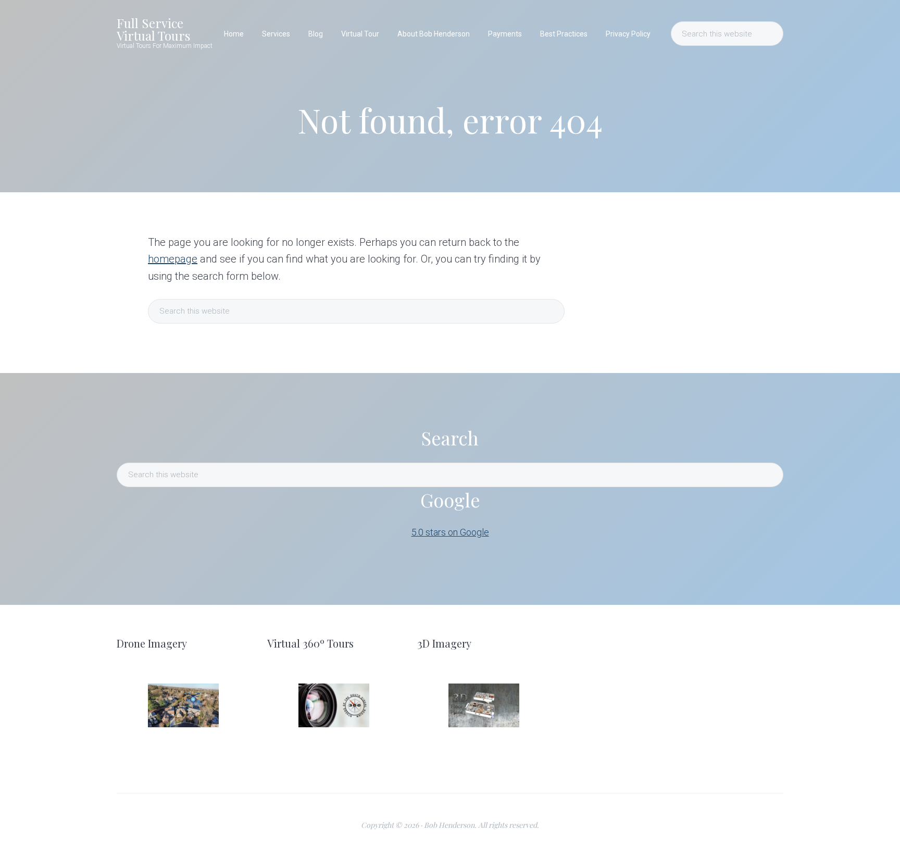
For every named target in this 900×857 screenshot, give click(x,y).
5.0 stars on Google (450, 532)
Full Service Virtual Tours (153, 29)
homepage (172, 259)
